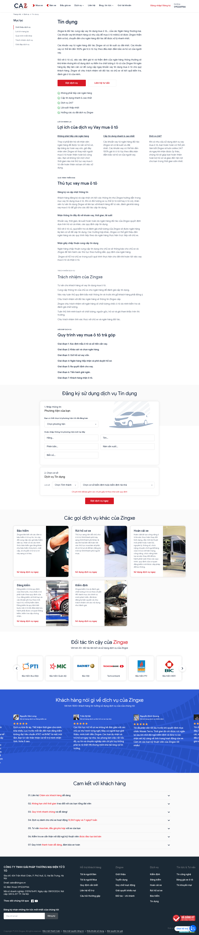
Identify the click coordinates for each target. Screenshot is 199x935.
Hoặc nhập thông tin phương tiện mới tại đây (64, 432)
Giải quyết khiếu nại (125, 890)
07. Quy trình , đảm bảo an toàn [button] (54, 844)
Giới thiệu (120, 874)
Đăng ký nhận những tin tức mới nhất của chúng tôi (31, 909)
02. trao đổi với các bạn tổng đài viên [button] (59, 803)
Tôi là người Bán (88, 874)
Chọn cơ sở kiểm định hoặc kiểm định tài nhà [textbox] (105, 485)
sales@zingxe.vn (18, 882)
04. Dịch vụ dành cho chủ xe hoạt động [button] (62, 820)
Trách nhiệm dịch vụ (24, 40)
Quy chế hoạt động (125, 885)
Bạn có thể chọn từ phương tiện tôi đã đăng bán (66, 418)
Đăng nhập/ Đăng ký (160, 5)
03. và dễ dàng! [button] (47, 812)
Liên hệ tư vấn (102, 83)
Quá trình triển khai (23, 36)
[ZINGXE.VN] (20, 6)
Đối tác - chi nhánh (125, 896)
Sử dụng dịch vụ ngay (28, 572)
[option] (30, 668)
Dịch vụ (26, 14)
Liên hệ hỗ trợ (87, 890)
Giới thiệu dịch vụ (22, 27)
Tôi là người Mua (88, 879)
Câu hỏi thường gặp (90, 896)
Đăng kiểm (155, 879)
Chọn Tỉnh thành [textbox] (63, 485)
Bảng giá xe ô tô (185, 879)
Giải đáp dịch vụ (22, 44)
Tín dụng (154, 901)
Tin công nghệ (184, 874)
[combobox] (71, 424)
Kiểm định (155, 874)
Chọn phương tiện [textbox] (56, 424)
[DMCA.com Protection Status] (187, 931)
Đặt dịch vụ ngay (99, 501)
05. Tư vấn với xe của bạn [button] (54, 828)
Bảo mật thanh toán (51, 931)
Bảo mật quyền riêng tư (73, 931)
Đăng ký (51, 916)
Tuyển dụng (121, 879)
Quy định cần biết (89, 885)
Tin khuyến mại (184, 885)
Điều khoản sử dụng (95, 931)
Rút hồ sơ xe (156, 890)
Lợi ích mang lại (22, 31)
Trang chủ (17, 14)
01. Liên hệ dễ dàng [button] (49, 795)
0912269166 (23, 887)
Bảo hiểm (154, 896)
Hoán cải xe (156, 885)
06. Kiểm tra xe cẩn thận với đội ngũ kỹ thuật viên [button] (64, 836)
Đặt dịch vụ (72, 83)
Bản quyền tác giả (115, 931)
